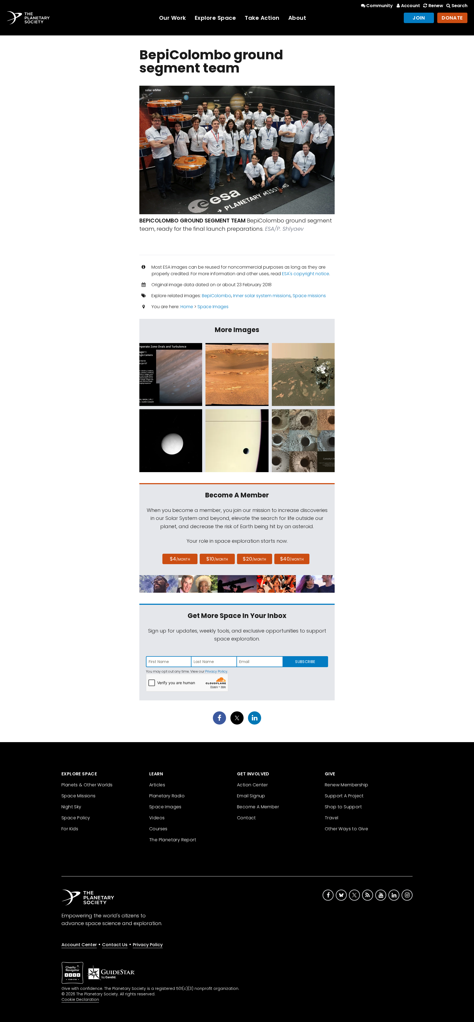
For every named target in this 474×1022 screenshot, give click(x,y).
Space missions (309, 296)
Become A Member (258, 807)
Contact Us (115, 945)
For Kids (69, 829)
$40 (292, 558)
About (297, 18)
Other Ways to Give (346, 829)
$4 (180, 558)
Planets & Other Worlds (87, 785)
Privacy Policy (216, 671)
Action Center (252, 785)
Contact (246, 818)
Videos (157, 818)
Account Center (79, 945)
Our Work (172, 18)
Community (379, 5)
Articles (157, 785)
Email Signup (251, 796)
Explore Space (215, 18)
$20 (254, 558)
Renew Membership (346, 785)
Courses (158, 829)
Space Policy (75, 818)
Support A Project (344, 796)
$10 (217, 558)
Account (410, 5)
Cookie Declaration (80, 999)
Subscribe (305, 661)
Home (186, 306)
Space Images (213, 306)
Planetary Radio (167, 796)
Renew (435, 5)
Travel (331, 818)
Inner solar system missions (262, 296)
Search (459, 5)
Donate (452, 17)
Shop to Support (343, 807)
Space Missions (78, 796)
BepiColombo (216, 296)
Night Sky (71, 807)
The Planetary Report (172, 840)
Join (419, 17)
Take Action (262, 18)
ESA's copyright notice (305, 274)
